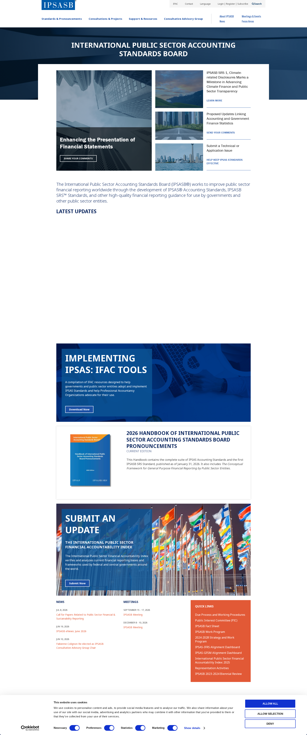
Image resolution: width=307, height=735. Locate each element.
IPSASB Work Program (210, 632)
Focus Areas (248, 21)
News (222, 21)
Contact (189, 3)
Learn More (214, 100)
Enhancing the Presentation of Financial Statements (97, 143)
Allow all (270, 703)
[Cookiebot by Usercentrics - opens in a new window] (30, 728)
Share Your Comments (78, 158)
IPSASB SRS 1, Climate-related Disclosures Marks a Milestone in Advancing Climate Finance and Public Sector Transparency (228, 81)
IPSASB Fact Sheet (207, 626)
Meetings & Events (251, 16)
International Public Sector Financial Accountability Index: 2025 (219, 660)
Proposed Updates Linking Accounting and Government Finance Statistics (228, 118)
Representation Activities (212, 668)
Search (258, 3)
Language (205, 3)
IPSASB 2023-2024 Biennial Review (218, 674)
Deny (270, 723)
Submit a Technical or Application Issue (223, 148)
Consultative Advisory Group (183, 18)
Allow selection (270, 713)
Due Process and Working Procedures (220, 615)
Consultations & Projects (105, 18)
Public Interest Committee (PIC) (216, 620)
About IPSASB (227, 16)
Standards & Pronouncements (62, 18)
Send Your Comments (221, 132)
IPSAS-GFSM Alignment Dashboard (218, 653)
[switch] (109, 728)
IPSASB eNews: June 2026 (71, 631)
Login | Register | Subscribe (233, 3)
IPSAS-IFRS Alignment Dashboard (217, 647)
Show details (192, 727)
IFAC (175, 3)
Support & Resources (143, 18)
